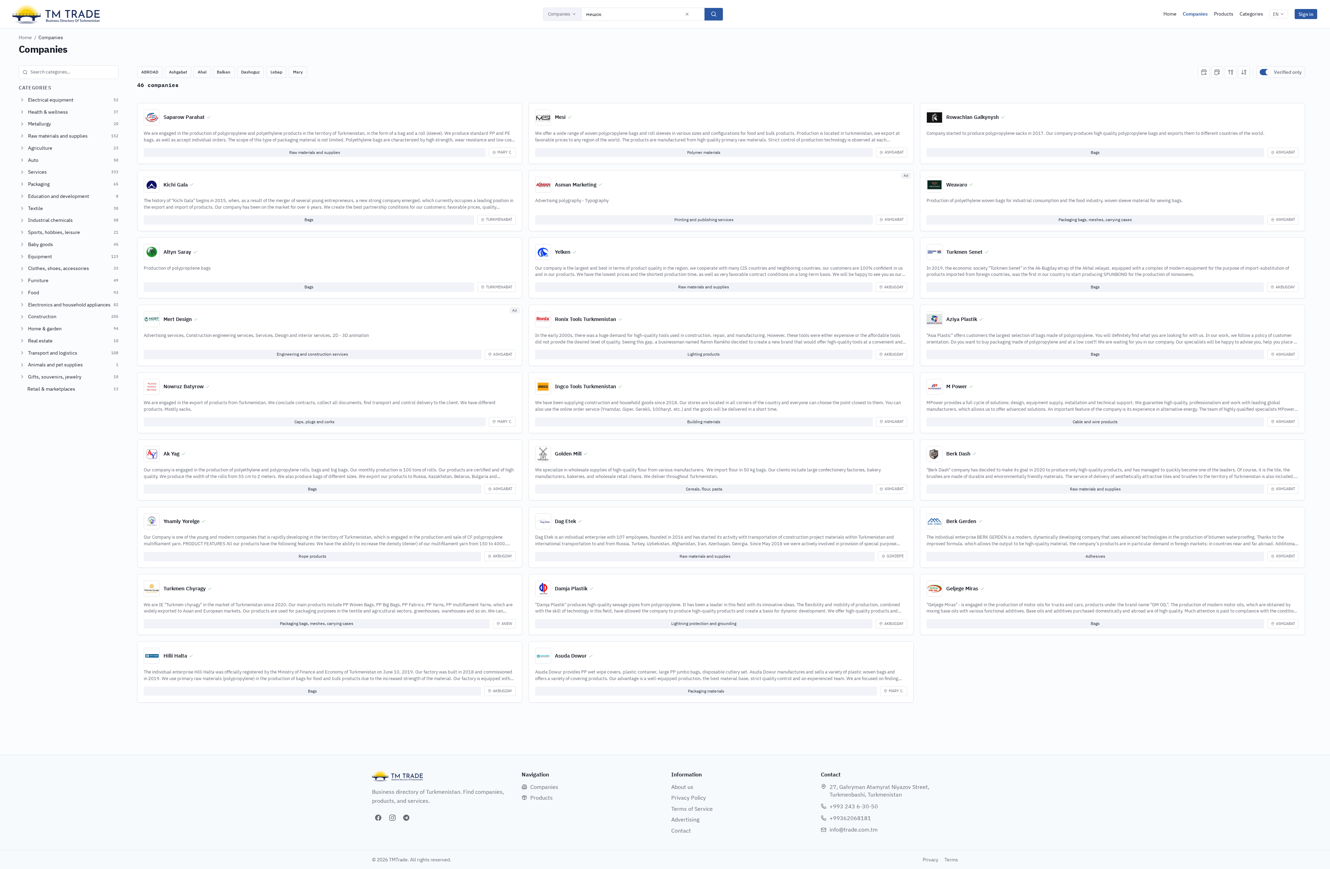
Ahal (202, 72)
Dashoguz (250, 72)
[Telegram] (406, 817)
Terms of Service (692, 808)
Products (1223, 14)
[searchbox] (68, 72)
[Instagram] (392, 817)
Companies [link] (50, 37)
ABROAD (149, 72)
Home (1170, 14)
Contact (681, 830)
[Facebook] (378, 817)
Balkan (223, 72)
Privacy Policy (688, 797)
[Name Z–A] (1244, 72)
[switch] (1265, 72)
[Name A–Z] (1230, 72)
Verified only (1288, 72)
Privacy (930, 860)
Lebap (276, 72)
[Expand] (22, 99)
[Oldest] (1217, 72)
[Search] (713, 14)
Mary (298, 72)
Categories (1251, 14)
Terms (951, 860)
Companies (559, 14)
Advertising (685, 819)
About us (682, 786)
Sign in (1305, 14)
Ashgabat (178, 72)
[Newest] (1204, 72)
